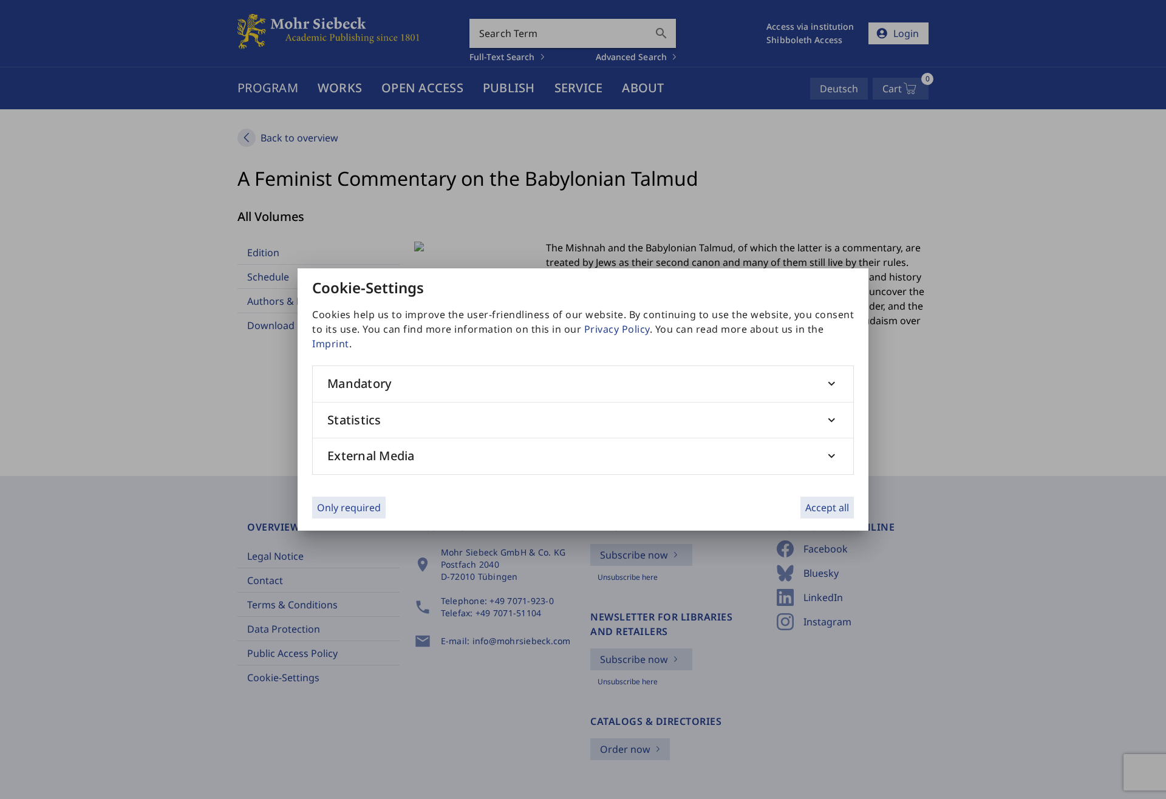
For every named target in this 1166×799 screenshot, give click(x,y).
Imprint (330, 343)
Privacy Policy (617, 329)
